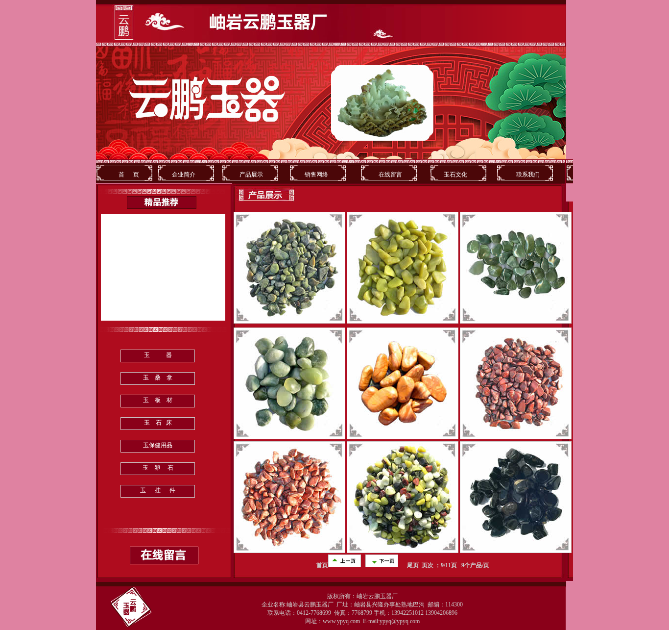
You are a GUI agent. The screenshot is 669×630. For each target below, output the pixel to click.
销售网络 (315, 174)
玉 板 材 (157, 400)
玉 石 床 (158, 422)
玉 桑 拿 (157, 377)
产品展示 (248, 174)
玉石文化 (455, 174)
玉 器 (158, 355)
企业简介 (183, 174)
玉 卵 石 (158, 467)
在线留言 (390, 174)
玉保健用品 (157, 445)
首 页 (129, 174)
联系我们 (526, 174)
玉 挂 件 (157, 490)
